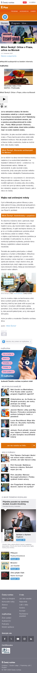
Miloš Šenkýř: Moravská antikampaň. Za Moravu (17, 151)
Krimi (5, 359)
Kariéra (22, 608)
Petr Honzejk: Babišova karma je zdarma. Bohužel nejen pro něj (21, 467)
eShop (4, 608)
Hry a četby (7, 354)
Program (14, 11)
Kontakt (22, 611)
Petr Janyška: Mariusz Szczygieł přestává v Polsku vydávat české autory (22, 477)
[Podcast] (2, 106)
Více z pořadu (8, 452)
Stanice (5, 605)
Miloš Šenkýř (11, 326)
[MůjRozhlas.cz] (4, 66)
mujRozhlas (5, 348)
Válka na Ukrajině (8, 599)
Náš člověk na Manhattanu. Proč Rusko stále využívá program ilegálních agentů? (22, 391)
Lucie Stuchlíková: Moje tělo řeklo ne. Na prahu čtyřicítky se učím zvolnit (22, 422)
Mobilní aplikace (8, 627)
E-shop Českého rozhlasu (14, 497)
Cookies (4, 665)
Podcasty (5, 624)
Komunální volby (8, 602)
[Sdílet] (5, 106)
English (4, 667)
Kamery (33, 11)
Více (25, 23)
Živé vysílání (7, 372)
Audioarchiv (24, 11)
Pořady (5, 367)
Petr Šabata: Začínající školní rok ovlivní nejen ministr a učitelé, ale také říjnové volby (23, 457)
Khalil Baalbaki (18, 293)
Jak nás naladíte (25, 599)
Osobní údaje (13, 665)
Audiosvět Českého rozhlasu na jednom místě (17, 381)
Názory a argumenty (9, 56)
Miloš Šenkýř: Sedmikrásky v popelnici (18, 216)
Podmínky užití (25, 665)
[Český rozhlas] (7, 2)
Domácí (4, 23)
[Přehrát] (4, 99)
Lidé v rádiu (23, 605)
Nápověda (23, 602)
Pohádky (6, 363)
